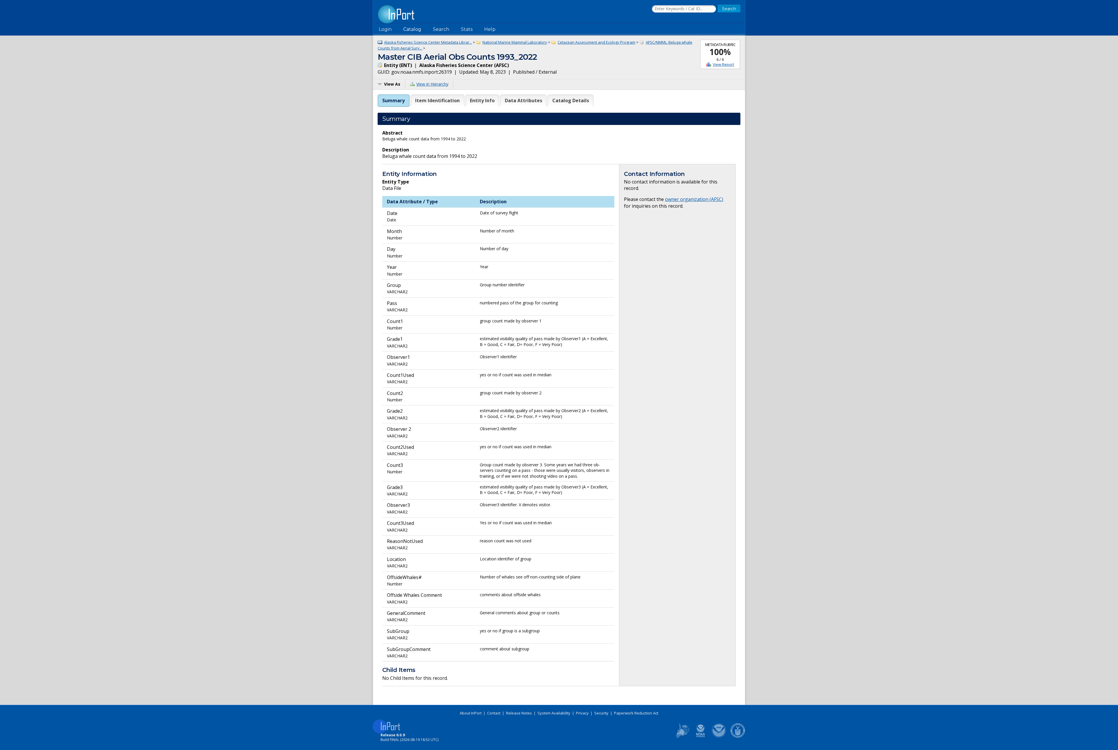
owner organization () (694, 199)
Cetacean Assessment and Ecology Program (596, 42)
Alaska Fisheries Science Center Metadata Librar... (428, 42)
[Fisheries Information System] (681, 736)
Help (490, 29)
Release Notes (519, 713)
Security (601, 713)
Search (441, 29)
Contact (493, 713)
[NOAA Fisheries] (700, 736)
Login (385, 29)
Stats (467, 29)
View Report (723, 64)
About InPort (471, 713)
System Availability (553, 713)
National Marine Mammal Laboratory (514, 42)
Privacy (582, 713)
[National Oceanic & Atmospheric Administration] (719, 736)
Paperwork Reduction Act (636, 713)
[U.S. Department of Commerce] (737, 736)
